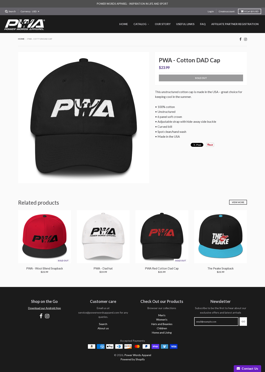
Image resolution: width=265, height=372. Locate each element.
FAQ (203, 24)
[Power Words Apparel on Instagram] (245, 39)
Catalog (139, 24)
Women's (161, 319)
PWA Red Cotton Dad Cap (162, 268)
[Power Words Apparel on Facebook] (240, 39)
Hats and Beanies (161, 324)
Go (243, 321)
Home (123, 24)
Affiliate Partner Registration (235, 24)
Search (103, 324)
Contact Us (249, 368)
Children (162, 328)
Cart (251, 11)
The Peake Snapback (220, 268)
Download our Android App (44, 308)
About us (103, 328)
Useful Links (185, 24)
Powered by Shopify (132, 359)
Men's (161, 315)
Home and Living (162, 332)
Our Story (163, 24)
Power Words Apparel (137, 355)
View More (238, 202)
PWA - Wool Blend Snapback (44, 268)
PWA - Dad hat (103, 268)
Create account (227, 11)
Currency (25, 11)
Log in (211, 11)
